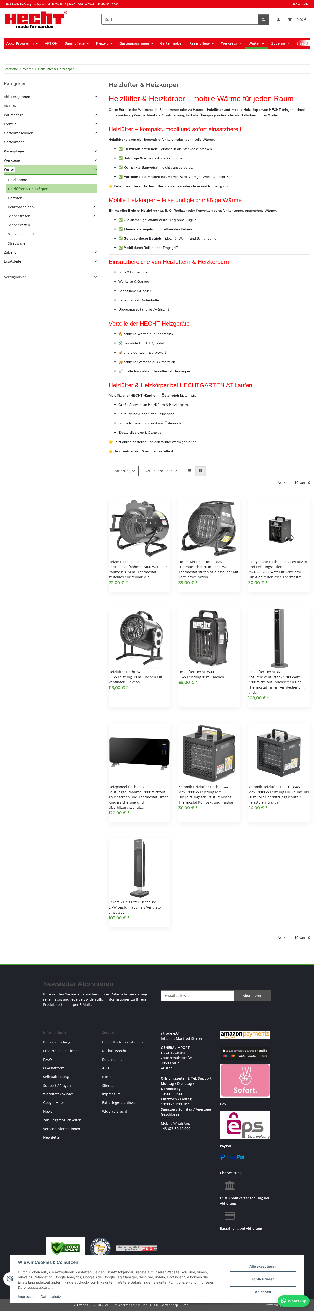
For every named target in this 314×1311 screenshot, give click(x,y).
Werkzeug (12, 160)
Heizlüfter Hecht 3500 (196, 671)
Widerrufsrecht (114, 1111)
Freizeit (10, 124)
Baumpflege (14, 115)
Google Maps (54, 1102)
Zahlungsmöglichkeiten (62, 1120)
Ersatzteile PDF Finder (61, 1050)
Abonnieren (252, 995)
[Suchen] (263, 19)
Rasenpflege (14, 151)
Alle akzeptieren (262, 1266)
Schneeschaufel (21, 234)
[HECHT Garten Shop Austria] (36, 19)
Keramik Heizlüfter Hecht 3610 (134, 902)
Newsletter (52, 1137)
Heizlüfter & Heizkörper (28, 189)
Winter (9, 169)
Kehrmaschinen (21, 207)
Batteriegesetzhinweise (121, 1102)
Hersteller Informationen (122, 1042)
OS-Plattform (53, 1068)
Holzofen (15, 198)
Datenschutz (51, 1296)
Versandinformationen (61, 1128)
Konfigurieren (263, 1279)
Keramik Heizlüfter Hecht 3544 (203, 786)
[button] (278, 19)
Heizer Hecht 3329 (124, 561)
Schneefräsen (19, 216)
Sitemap (109, 1085)
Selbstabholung (56, 1076)
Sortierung (122, 470)
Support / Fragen (57, 1085)
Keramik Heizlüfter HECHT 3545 (274, 786)
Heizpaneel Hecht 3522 (127, 786)
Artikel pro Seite (159, 470)
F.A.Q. (48, 1059)
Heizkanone (17, 179)
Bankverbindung (56, 1042)
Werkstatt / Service (58, 1094)
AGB (105, 1068)
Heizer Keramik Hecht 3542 (200, 561)
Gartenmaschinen (18, 133)
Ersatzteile (12, 261)
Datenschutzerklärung (129, 994)
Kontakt (108, 1076)
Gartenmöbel (15, 142)
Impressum (27, 1296)
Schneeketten (19, 225)
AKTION (10, 106)
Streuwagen (17, 243)
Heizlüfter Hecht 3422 (126, 671)
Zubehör (11, 252)
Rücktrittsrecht (114, 1050)
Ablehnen (263, 1292)
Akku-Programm (17, 96)
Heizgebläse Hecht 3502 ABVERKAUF (278, 561)
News (47, 1111)
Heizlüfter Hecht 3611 (266, 671)
